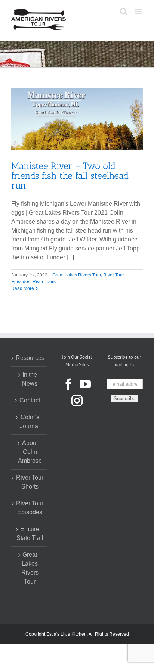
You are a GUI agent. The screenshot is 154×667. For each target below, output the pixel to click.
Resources (30, 358)
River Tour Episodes (29, 507)
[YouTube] (85, 384)
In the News (29, 379)
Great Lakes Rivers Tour (76, 275)
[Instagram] (77, 400)
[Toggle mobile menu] (139, 11)
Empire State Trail (29, 533)
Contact (29, 400)
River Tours (44, 281)
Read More (22, 288)
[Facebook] (68, 384)
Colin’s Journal (30, 421)
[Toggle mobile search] (123, 11)
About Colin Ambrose (30, 452)
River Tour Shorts (29, 482)
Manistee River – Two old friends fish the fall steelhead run (70, 175)
